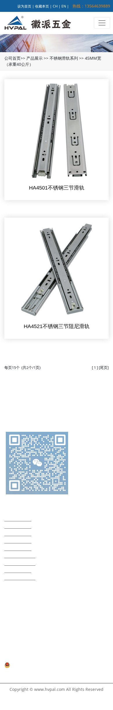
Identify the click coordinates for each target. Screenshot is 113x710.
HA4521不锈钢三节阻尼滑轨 (57, 326)
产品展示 (34, 58)
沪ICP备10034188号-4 (24, 658)
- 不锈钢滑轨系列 (19, 555)
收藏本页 (42, 6)
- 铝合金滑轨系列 (19, 562)
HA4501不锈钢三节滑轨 (56, 188)
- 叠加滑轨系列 (17, 548)
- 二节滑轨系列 (17, 533)
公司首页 (12, 58)
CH (55, 6)
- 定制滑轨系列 (17, 570)
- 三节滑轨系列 (17, 540)
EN (63, 6)
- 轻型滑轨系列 (17, 525)
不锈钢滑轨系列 (64, 58)
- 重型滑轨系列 (17, 518)
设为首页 (24, 6)
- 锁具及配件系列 (19, 577)
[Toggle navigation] (102, 23)
